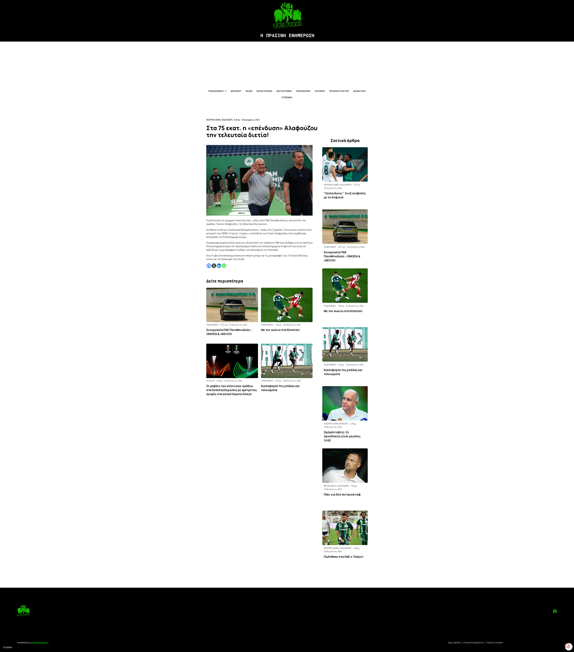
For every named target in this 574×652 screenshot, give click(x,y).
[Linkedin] (219, 265)
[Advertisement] (287, 64)
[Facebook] (209, 265)
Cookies (7, 647)
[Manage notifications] (567, 645)
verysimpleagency (39, 642)
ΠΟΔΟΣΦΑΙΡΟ (227, 120)
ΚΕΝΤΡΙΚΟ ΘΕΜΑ (213, 120)
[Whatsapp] (224, 265)
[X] (214, 265)
